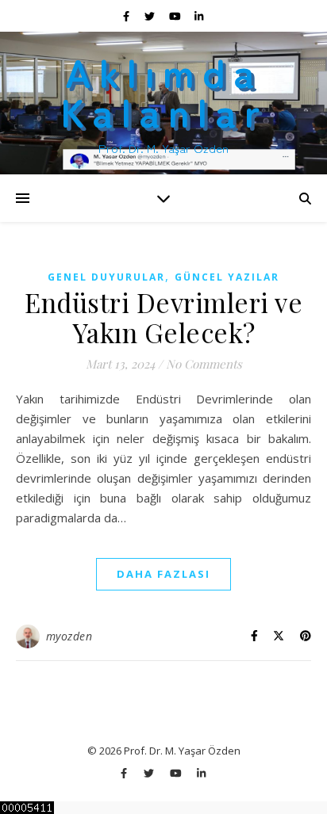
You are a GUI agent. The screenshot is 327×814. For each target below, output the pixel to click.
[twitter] (150, 16)
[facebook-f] (127, 16)
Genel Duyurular (106, 277)
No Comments (204, 364)
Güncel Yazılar (227, 277)
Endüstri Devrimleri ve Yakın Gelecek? (163, 317)
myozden (69, 636)
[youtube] (176, 16)
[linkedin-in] (198, 16)
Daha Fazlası (163, 574)
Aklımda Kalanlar (163, 90)
